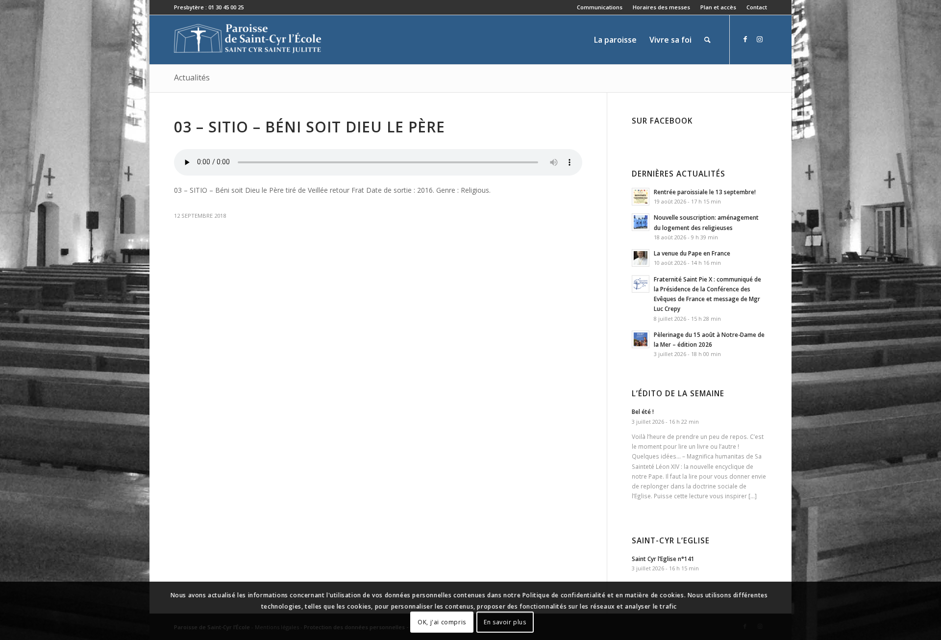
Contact (756, 7)
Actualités (192, 77)
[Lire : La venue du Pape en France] (640, 258)
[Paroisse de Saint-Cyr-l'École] (247, 39)
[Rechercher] (707, 39)
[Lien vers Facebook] (745, 39)
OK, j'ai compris (442, 621)
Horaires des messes (661, 7)
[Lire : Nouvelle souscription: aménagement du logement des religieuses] (640, 222)
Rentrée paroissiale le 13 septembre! (705, 192)
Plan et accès (718, 7)
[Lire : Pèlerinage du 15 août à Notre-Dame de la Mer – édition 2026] (640, 339)
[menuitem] (600, 7)
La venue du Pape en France (692, 253)
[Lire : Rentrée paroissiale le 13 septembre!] (640, 196)
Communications (599, 7)
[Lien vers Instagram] (759, 39)
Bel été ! (643, 411)
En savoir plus (505, 621)
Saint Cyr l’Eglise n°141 (663, 559)
